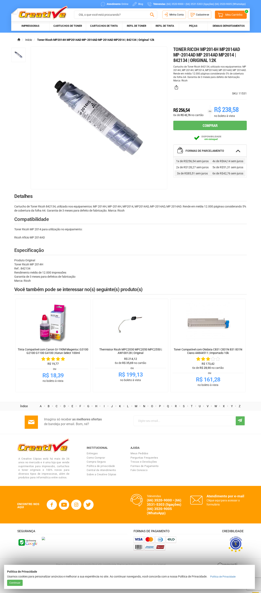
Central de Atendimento (101, 470)
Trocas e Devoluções (143, 461)
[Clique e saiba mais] (43, 538)
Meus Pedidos (139, 453)
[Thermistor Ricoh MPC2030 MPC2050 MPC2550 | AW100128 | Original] (130, 323)
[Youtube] (64, 505)
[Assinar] (240, 420)
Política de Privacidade (223, 576)
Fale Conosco (138, 470)
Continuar (14, 582)
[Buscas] (152, 14)
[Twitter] (88, 505)
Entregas (92, 453)
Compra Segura (96, 461)
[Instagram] (76, 505)
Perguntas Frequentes (144, 457)
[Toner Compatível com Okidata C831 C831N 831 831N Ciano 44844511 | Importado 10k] (208, 323)
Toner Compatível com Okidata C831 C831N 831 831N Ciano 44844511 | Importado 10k (208, 351)
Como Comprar (96, 457)
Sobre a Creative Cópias (101, 474)
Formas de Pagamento (144, 466)
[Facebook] (52, 505)
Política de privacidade (101, 466)
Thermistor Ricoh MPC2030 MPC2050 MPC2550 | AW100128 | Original (130, 351)
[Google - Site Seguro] (27, 542)
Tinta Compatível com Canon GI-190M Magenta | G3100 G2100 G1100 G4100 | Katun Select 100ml (53, 351)
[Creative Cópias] (41, 12)
